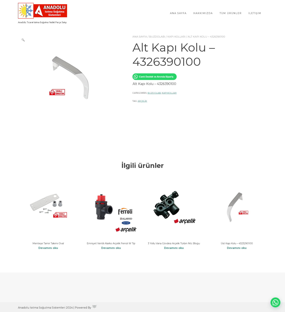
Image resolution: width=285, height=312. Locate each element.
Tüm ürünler (231, 13)
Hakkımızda (203, 13)
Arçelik (142, 101)
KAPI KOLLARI (176, 36)
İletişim (254, 13)
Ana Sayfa (178, 13)
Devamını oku (48, 248)
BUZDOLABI (157, 36)
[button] (23, 40)
